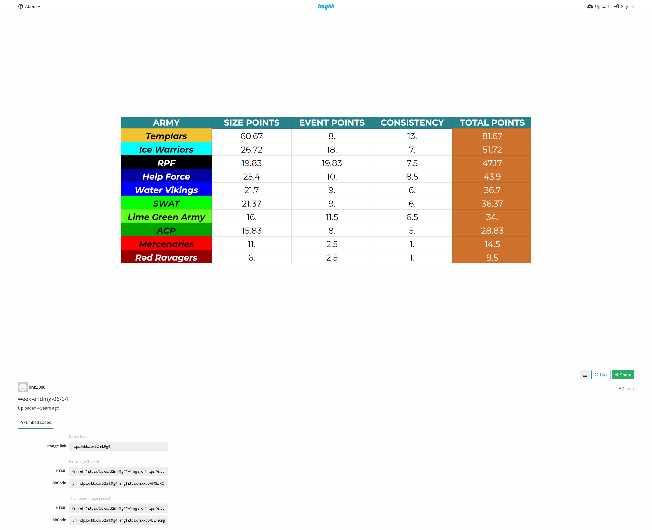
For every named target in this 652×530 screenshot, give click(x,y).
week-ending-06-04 (43, 398)
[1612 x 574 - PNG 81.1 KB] (585, 374)
